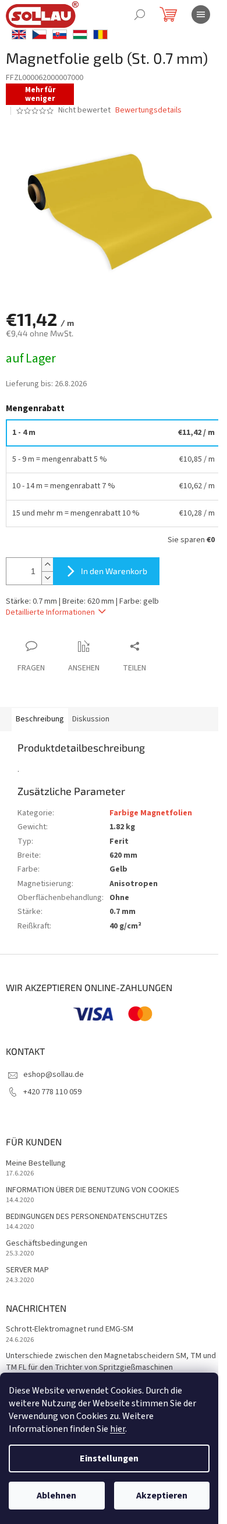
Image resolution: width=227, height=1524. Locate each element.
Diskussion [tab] (90, 719)
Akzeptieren (161, 1495)
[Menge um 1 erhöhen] (47, 564)
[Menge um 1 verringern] (47, 578)
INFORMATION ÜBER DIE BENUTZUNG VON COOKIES (92, 1190)
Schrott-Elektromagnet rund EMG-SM (69, 1329)
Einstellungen (109, 1458)
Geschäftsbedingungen (46, 1243)
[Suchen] (139, 14)
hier (117, 1429)
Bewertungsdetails (148, 110)
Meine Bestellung (36, 1163)
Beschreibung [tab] (40, 719)
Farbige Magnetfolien (150, 813)
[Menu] (200, 14)
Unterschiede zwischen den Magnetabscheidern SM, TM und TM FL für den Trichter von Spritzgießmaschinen (111, 1362)
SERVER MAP (27, 1270)
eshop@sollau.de (53, 1074)
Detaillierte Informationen (50, 612)
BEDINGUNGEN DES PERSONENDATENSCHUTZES (87, 1216)
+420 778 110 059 (52, 1092)
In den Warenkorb (114, 571)
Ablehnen (56, 1495)
